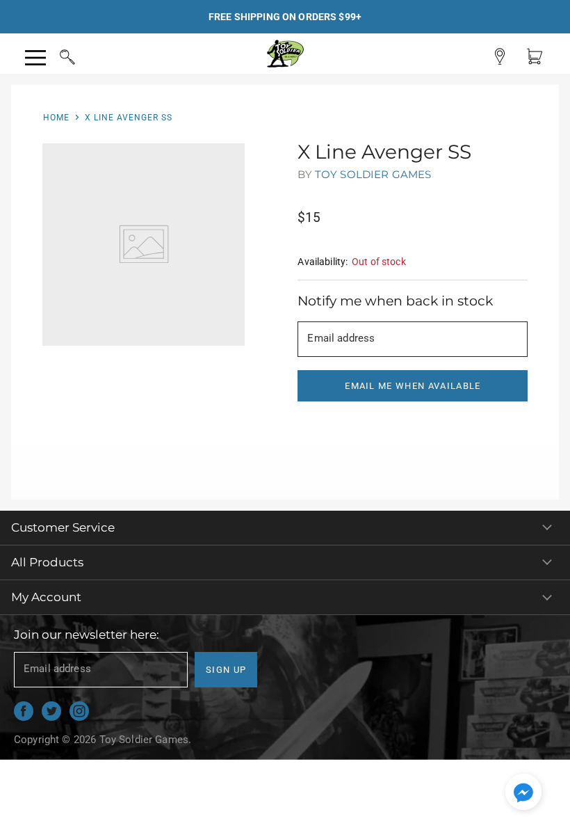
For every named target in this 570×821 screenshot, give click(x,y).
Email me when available (412, 386)
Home (56, 117)
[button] (523, 793)
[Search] (54, 55)
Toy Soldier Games (373, 174)
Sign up (226, 669)
